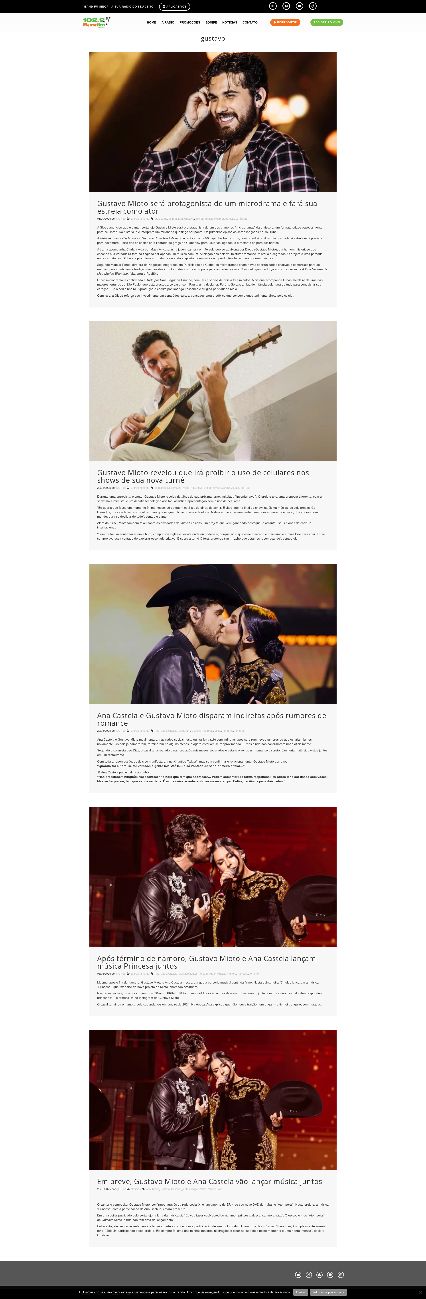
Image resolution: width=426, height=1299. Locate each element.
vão (220, 1189)
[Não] (420, 1292)
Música (221, 973)
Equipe (211, 22)
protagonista (226, 218)
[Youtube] (298, 1275)
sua (244, 218)
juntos (193, 973)
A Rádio (168, 22)
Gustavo (189, 218)
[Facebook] (330, 1275)
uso (248, 487)
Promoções (190, 22)
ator (157, 218)
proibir (208, 487)
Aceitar (301, 1292)
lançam (203, 973)
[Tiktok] (309, 1275)
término (254, 973)
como (164, 218)
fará (180, 218)
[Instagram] (341, 1275)
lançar (195, 1189)
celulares (160, 487)
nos (193, 487)
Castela (173, 730)
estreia (173, 218)
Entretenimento (140, 218)
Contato (250, 22)
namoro (231, 973)
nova (200, 487)
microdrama (202, 218)
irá (179, 487)
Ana (157, 730)
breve (155, 1189)
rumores (240, 730)
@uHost (121, 218)
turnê (241, 487)
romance (228, 730)
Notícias (229, 22)
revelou (217, 487)
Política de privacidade (328, 1292)
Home (151, 22)
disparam (184, 730)
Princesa (243, 973)
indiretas (208, 730)
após (164, 730)
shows (227, 487)
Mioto (214, 218)
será (238, 218)
